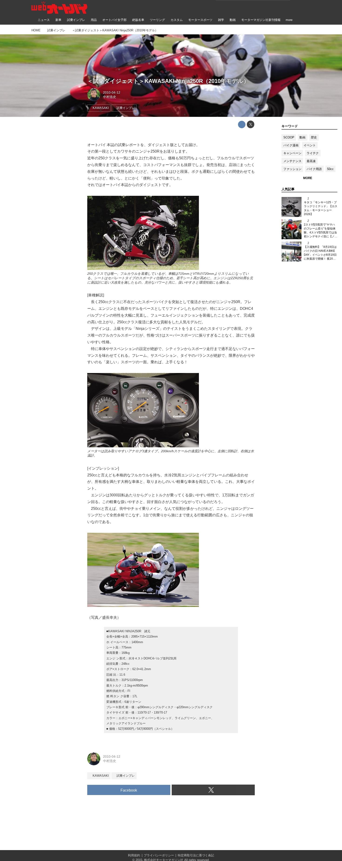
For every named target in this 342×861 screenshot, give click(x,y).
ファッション (292, 169)
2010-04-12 (111, 92)
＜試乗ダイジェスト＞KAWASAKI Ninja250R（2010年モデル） (168, 81)
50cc (330, 169)
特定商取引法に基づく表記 (196, 855)
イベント (310, 145)
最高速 (311, 161)
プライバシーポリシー (159, 855)
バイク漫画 (290, 145)
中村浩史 (109, 97)
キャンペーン (292, 153)
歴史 (314, 137)
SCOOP (288, 137)
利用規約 (134, 855)
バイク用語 (314, 169)
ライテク (313, 153)
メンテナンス (292, 161)
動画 (302, 137)
